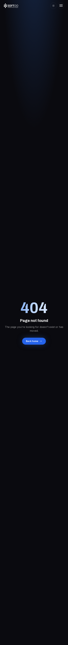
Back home (32, 341)
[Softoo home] (11, 5)
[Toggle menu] (61, 6)
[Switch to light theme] (53, 6)
